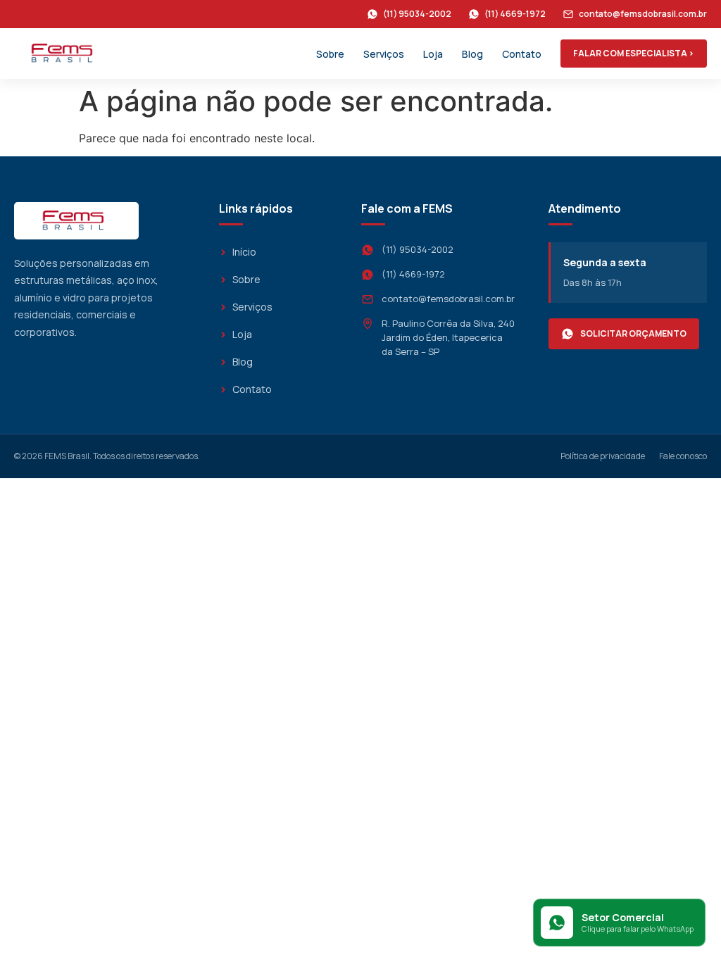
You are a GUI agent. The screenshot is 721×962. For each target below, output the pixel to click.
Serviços (383, 54)
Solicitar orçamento (633, 333)
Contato (521, 54)
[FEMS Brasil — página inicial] (65, 54)
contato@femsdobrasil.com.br (643, 14)
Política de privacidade (602, 456)
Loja (433, 54)
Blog (472, 54)
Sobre (330, 54)
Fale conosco (683, 456)
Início (244, 251)
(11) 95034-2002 (417, 14)
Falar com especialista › (633, 53)
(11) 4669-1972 (515, 14)
